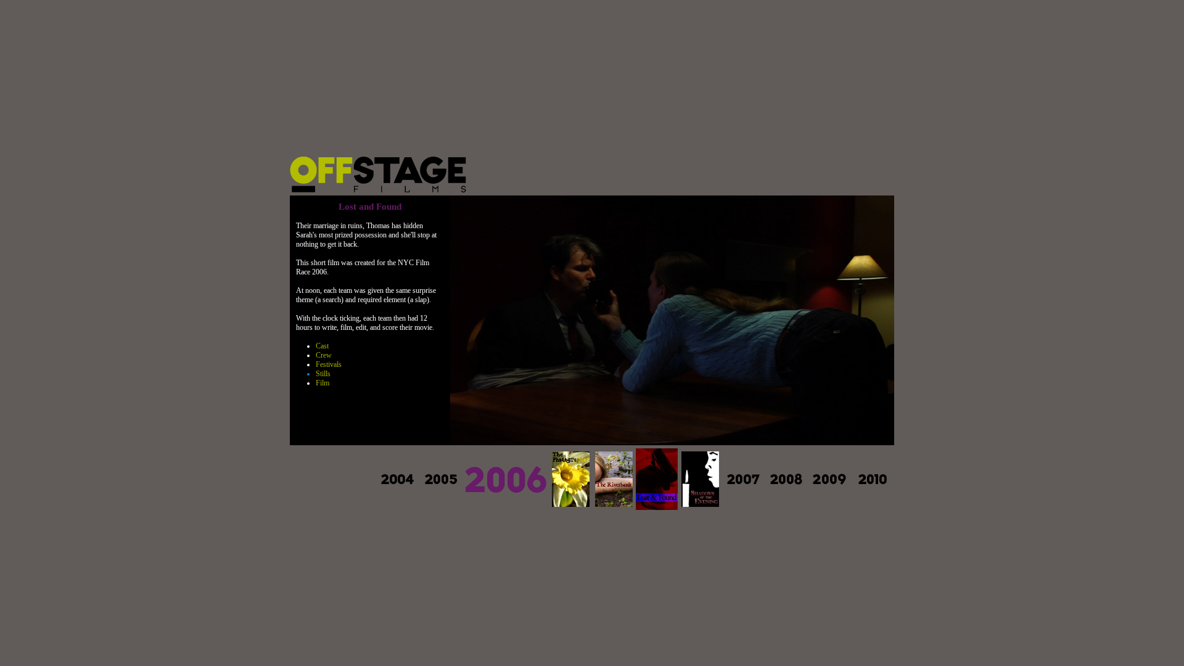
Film (322, 383)
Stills (323, 373)
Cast (322, 346)
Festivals (329, 364)
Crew (324, 355)
